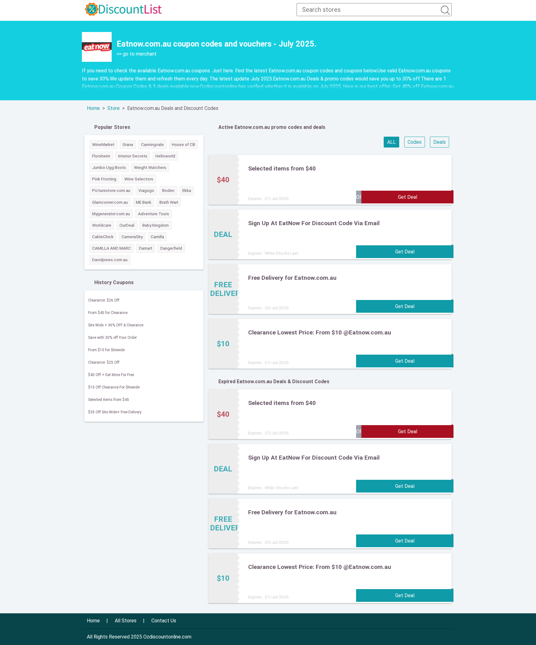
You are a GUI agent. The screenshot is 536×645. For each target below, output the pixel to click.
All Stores (125, 621)
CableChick (103, 236)
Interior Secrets (132, 155)
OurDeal (126, 225)
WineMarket (103, 144)
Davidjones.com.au (109, 259)
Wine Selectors (138, 178)
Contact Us (163, 621)
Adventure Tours (153, 213)
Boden (168, 190)
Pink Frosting (104, 178)
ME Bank (143, 202)
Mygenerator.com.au (111, 213)
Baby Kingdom (155, 225)
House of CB (183, 144)
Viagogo (146, 190)
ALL (391, 142)
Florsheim (101, 155)
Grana (128, 144)
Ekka (186, 190)
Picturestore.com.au (111, 190)
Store (113, 108)
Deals (439, 142)
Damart (145, 248)
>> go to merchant (137, 54)
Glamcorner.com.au (110, 202)
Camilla (157, 236)
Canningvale (152, 144)
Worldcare (101, 225)
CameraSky (132, 236)
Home (93, 108)
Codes (415, 142)
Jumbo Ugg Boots (109, 167)
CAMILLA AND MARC (111, 248)
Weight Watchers (150, 167)
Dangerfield (171, 248)
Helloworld (165, 155)
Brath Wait (168, 202)
